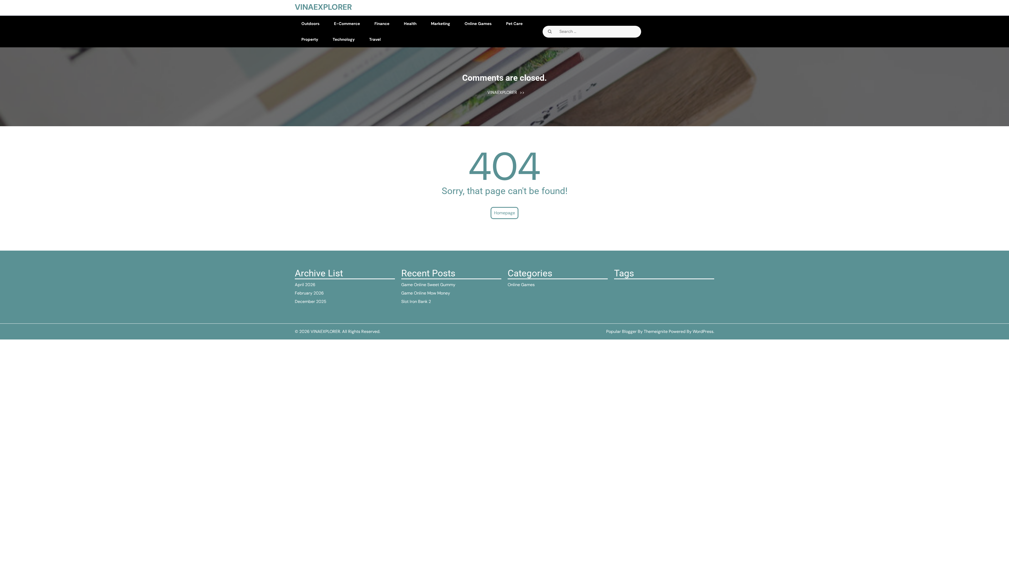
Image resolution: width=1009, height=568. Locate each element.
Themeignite (656, 331)
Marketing (440, 23)
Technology (344, 39)
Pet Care (514, 23)
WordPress (703, 331)
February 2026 (309, 293)
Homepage (504, 213)
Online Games (478, 23)
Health (410, 23)
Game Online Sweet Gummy (428, 284)
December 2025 (310, 301)
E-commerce (347, 23)
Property (309, 39)
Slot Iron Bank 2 (416, 301)
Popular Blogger (621, 331)
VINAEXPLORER (323, 7)
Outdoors (310, 23)
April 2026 (305, 284)
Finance (381, 23)
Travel (375, 39)
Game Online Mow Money (425, 293)
